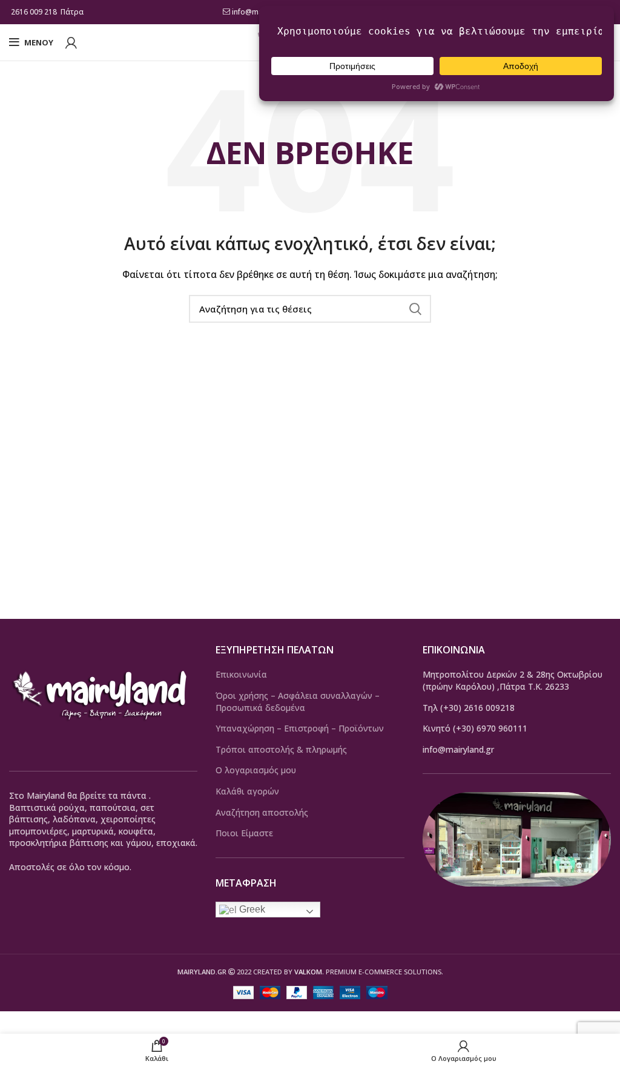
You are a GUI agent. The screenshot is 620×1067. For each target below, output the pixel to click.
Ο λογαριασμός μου (256, 770)
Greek (251, 909)
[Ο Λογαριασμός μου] (71, 42)
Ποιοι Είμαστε (244, 833)
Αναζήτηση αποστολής (262, 812)
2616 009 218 (34, 12)
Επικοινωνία (241, 674)
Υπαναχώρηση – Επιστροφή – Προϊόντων (300, 728)
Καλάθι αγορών (247, 791)
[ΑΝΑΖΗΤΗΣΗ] (415, 309)
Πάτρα (73, 12)
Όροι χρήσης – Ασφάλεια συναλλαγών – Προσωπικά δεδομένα (298, 701)
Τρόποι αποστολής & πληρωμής (281, 749)
